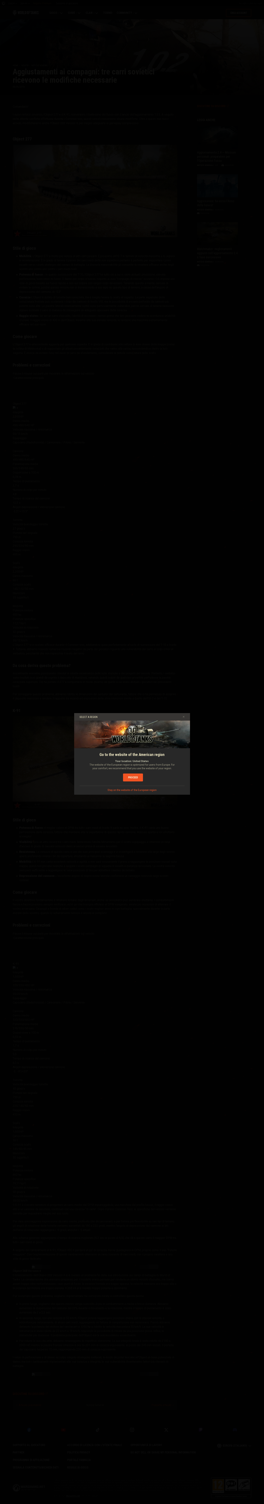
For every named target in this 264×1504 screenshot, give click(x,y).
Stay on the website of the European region (132, 790)
